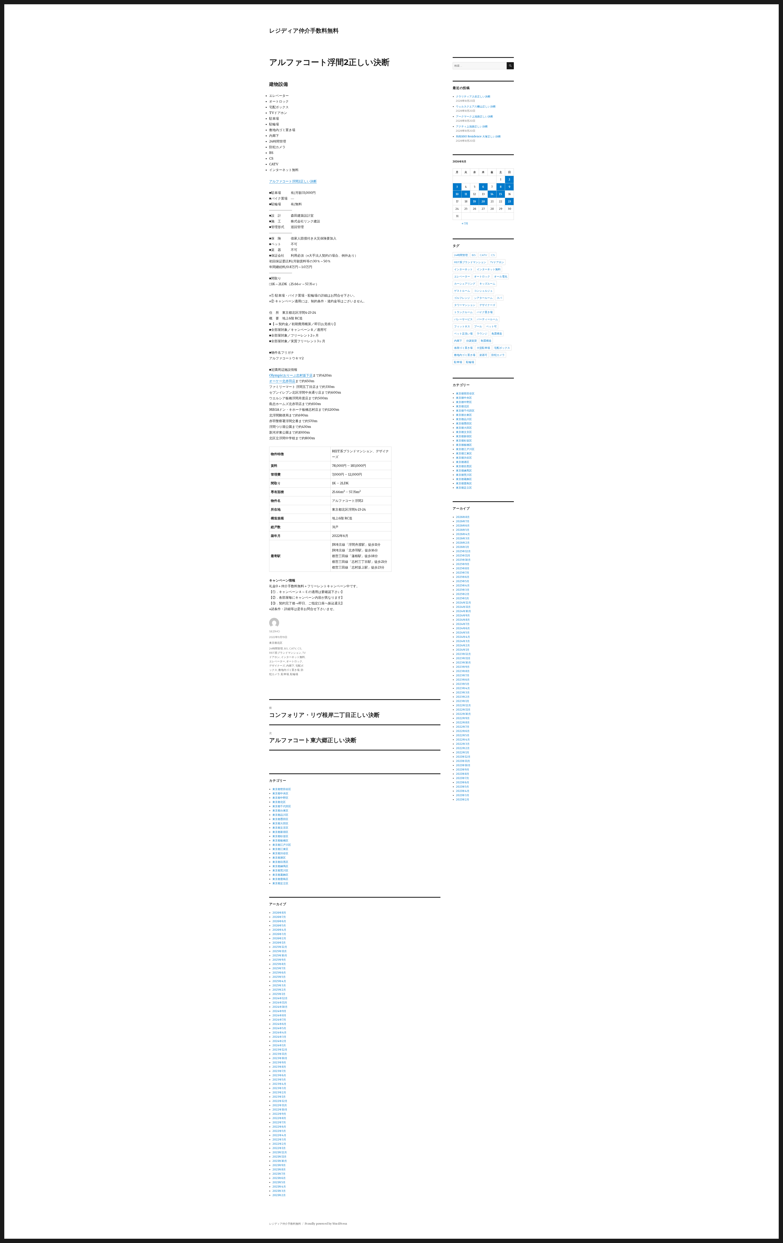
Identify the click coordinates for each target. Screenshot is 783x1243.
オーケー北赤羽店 (282, 381)
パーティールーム (487, 319)
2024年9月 (279, 1011)
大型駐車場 (483, 347)
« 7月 (465, 223)
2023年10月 (279, 1058)
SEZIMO (274, 631)
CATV (292, 648)
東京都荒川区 (280, 870)
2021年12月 (279, 1152)
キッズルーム (487, 283)
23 (509, 201)
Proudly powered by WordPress (326, 1223)
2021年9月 (279, 1165)
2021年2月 (279, 1195)
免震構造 (496, 333)
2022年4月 (279, 1135)
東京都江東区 (280, 849)
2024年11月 (279, 1002)
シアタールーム (483, 297)
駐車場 (285, 674)
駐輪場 (294, 674)
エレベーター (277, 661)
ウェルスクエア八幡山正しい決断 (476, 106)
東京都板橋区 (280, 840)
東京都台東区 (280, 810)
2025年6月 (279, 972)
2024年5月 (279, 1028)
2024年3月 (279, 1037)
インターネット (463, 269)
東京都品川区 (280, 815)
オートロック (294, 661)
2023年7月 (279, 1071)
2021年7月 (278, 1174)
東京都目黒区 (280, 862)
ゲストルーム (462, 290)
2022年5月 (279, 1131)
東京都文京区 (280, 827)
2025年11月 (279, 951)
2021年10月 (279, 1161)
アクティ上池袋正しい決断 (472, 126)
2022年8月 (279, 1118)
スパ (499, 297)
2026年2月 (279, 938)
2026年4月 (279, 930)
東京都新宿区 (280, 832)
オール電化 (500, 276)
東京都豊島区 (280, 879)
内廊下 (290, 665)
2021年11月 (279, 1156)
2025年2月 (279, 989)
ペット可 (491, 326)
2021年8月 (279, 1169)
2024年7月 (279, 1019)
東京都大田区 (280, 823)
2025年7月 (279, 968)
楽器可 (483, 355)
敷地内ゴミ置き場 (289, 669)
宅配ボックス (502, 347)
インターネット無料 (293, 657)
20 (483, 201)
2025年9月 (279, 960)
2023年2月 (279, 1092)
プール (478, 326)
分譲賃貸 (471, 340)
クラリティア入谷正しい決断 (473, 96)
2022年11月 (279, 1105)
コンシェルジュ (483, 290)
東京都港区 (279, 857)
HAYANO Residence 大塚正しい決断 (478, 136)
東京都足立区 (280, 883)
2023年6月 (279, 1075)
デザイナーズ (277, 665)
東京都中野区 (280, 797)
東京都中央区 (280, 793)
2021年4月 (279, 1186)
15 (500, 194)
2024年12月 (280, 998)
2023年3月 (279, 1088)
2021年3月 (279, 1191)
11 (466, 194)
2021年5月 (278, 1182)
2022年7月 (279, 1122)
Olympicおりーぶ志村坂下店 (291, 375)
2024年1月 (279, 1045)
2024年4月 (279, 1032)
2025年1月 (278, 994)
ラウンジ (482, 333)
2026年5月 (279, 925)
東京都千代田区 (281, 806)
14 (492, 194)
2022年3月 (279, 1139)
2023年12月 (279, 1049)
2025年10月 (279, 955)
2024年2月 (279, 1041)
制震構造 (486, 340)
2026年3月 (279, 934)
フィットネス (462, 326)
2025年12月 (279, 947)
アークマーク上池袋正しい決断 (474, 116)
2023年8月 (279, 1067)
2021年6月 (279, 1178)
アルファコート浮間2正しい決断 (293, 181)
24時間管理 (276, 648)
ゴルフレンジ (462, 297)
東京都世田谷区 (281, 789)
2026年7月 (279, 917)
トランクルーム (463, 312)
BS (286, 648)
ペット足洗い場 (463, 333)
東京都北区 (275, 642)
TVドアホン (497, 262)
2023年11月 (279, 1054)
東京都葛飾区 (280, 875)
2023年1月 (279, 1096)
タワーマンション (464, 305)
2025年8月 (279, 964)
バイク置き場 (485, 312)
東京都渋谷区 (280, 853)
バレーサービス (463, 319)
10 (457, 194)
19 (474, 201)
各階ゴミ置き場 (463, 347)
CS (299, 648)
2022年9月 (279, 1114)
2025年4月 (279, 981)
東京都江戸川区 (281, 845)
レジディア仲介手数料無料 (304, 30)
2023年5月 (279, 1079)
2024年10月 (280, 1007)
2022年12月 (279, 1101)
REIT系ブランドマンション (285, 652)
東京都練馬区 (280, 866)
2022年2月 (279, 1144)
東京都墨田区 (280, 819)
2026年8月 (279, 912)
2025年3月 (279, 985)
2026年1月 (279, 942)
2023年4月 (279, 1084)
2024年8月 (279, 1015)
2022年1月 (279, 1148)
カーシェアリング (464, 283)
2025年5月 (279, 977)
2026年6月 (279, 921)
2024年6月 (279, 1024)
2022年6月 (279, 1126)
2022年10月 (279, 1109)
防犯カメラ (498, 355)
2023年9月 (279, 1062)
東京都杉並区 (280, 836)
